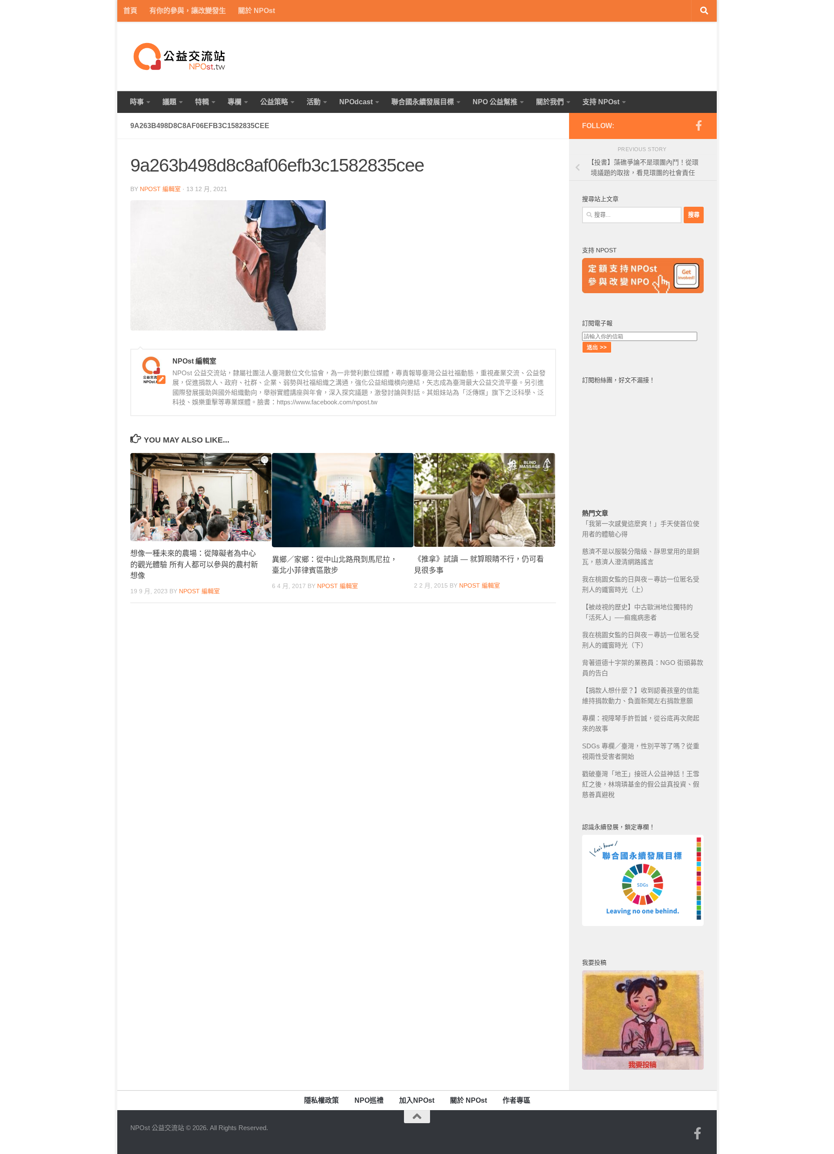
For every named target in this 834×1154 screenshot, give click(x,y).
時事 (137, 102)
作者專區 (516, 1100)
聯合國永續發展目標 (422, 102)
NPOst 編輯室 (160, 188)
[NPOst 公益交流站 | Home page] (180, 56)
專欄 (235, 102)
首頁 (130, 10)
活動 (314, 102)
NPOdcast (356, 102)
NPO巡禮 (369, 1100)
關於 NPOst (256, 10)
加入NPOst (416, 1100)
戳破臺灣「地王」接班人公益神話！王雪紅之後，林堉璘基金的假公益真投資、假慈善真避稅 (640, 784)
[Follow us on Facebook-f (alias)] (698, 125)
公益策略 (274, 102)
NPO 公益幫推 (495, 102)
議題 (169, 102)
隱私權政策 (321, 1100)
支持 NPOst (600, 102)
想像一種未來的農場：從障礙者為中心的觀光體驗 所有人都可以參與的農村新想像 (194, 564)
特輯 (202, 102)
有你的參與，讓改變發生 (187, 10)
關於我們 (550, 102)
